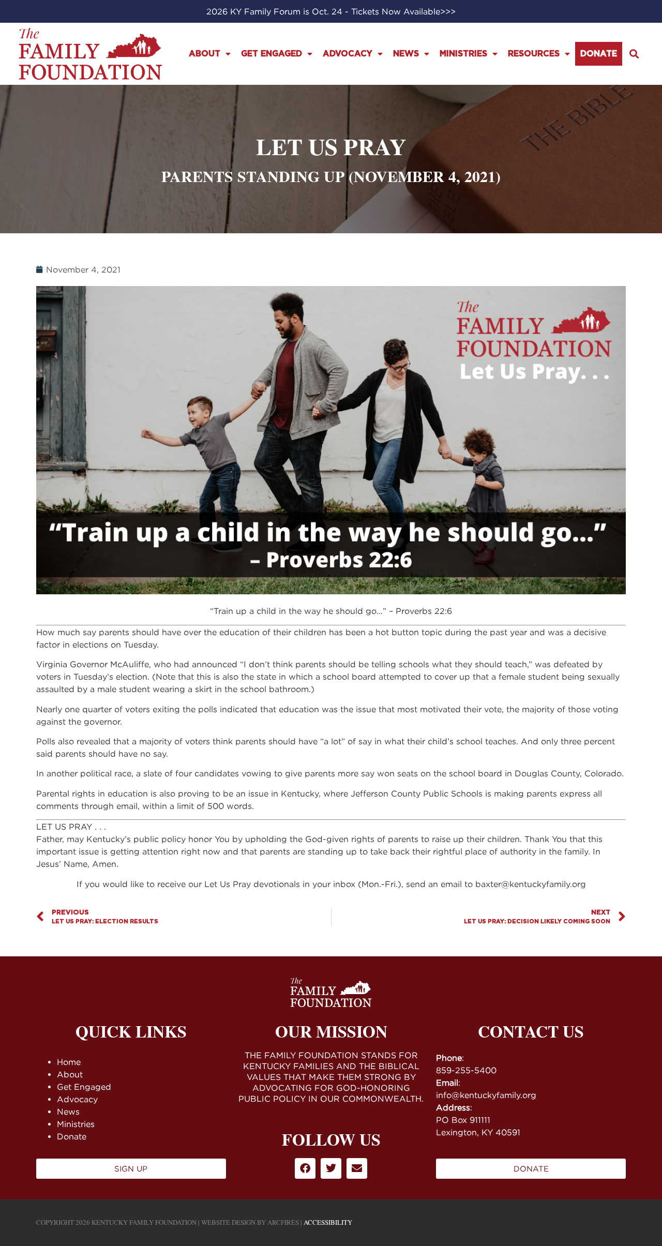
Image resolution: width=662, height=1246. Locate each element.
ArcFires (283, 1222)
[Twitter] (331, 1168)
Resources (534, 54)
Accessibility (328, 1222)
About (204, 54)
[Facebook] (305, 1168)
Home (69, 1062)
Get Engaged (271, 54)
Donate (598, 54)
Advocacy (347, 54)
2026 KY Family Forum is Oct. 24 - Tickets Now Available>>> (331, 11)
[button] (633, 54)
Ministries (463, 54)
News (406, 54)
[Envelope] (357, 1168)
